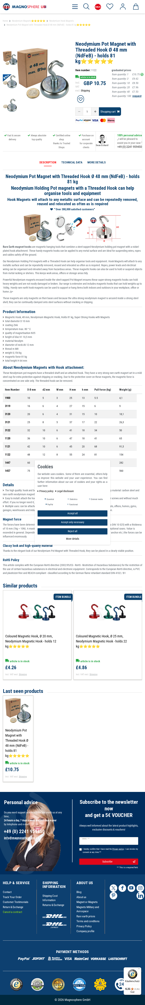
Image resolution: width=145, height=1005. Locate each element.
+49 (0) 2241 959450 (129, 146)
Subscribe (107, 861)
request (136, 96)
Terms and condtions (87, 921)
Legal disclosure (65, 491)
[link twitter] (113, 888)
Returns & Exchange (53, 905)
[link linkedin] (140, 895)
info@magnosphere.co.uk (21, 838)
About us (81, 897)
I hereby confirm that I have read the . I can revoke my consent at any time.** (110, 850)
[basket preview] (135, 7)
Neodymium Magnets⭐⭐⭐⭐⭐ (28, 21)
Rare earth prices (85, 916)
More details (72, 538)
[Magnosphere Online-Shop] (24, 6)
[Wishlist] (109, 7)
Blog (78, 892)
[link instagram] (140, 888)
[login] (122, 7)
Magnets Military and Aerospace (87, 909)
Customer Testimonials (15, 902)
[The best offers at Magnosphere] (98, 7)
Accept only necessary (72, 522)
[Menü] (139, 969)
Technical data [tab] (71, 162)
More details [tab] (96, 162)
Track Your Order (12, 897)
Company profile (85, 931)
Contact (7, 892)
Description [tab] (47, 162)
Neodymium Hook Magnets (61, 21)
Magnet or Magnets (87, 902)
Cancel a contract (12, 912)
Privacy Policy (84, 926)
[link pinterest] (113, 895)
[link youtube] (131, 888)
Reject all (72, 531)
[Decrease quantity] (79, 111)
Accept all (72, 513)
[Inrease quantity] (95, 111)
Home (5, 21)
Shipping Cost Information (50, 898)
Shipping (85, 90)
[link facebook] (122, 888)
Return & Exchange (13, 907)
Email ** (85, 839)
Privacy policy (46, 491)
